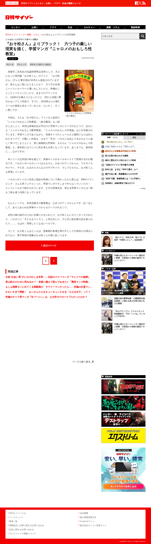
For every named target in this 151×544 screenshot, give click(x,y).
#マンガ (10, 64)
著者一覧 (13, 521)
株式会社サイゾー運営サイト (93, 525)
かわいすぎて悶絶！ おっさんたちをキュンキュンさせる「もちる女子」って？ (47, 292)
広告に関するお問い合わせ (21, 529)
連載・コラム (112, 137)
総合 (134, 137)
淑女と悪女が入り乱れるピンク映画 (120, 160)
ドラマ (53, 27)
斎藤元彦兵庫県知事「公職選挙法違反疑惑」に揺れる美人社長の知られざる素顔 (129, 301)
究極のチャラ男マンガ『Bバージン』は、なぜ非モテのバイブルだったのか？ (46, 297)
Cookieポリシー (87, 521)
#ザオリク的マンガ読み (40, 64)
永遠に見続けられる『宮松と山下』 (120, 146)
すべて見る (139, 134)
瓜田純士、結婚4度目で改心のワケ (120, 183)
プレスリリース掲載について (22, 533)
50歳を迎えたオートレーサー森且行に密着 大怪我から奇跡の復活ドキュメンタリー (129, 258)
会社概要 (84, 513)
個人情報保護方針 (88, 517)
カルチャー (89, 27)
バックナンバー (16, 517)
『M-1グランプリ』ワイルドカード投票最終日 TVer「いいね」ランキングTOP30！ (129, 313)
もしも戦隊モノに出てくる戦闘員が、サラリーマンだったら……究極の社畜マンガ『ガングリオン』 (49, 287)
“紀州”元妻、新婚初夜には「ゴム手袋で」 (123, 178)
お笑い (35, 27)
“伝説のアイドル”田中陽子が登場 (119, 165)
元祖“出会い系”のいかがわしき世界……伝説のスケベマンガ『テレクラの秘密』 (47, 277)
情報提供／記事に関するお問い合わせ (26, 525)
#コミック (22, 64)
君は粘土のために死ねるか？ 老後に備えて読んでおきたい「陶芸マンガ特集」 (47, 282)
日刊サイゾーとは (17, 513)
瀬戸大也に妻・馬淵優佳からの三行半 (121, 174)
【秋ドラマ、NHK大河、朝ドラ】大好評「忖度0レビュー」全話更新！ (129, 238)
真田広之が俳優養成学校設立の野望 (120, 151)
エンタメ (15, 27)
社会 (70, 27)
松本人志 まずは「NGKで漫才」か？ (121, 169)
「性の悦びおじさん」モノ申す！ (119, 142)
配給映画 (135, 27)
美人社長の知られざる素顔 (116, 156)
